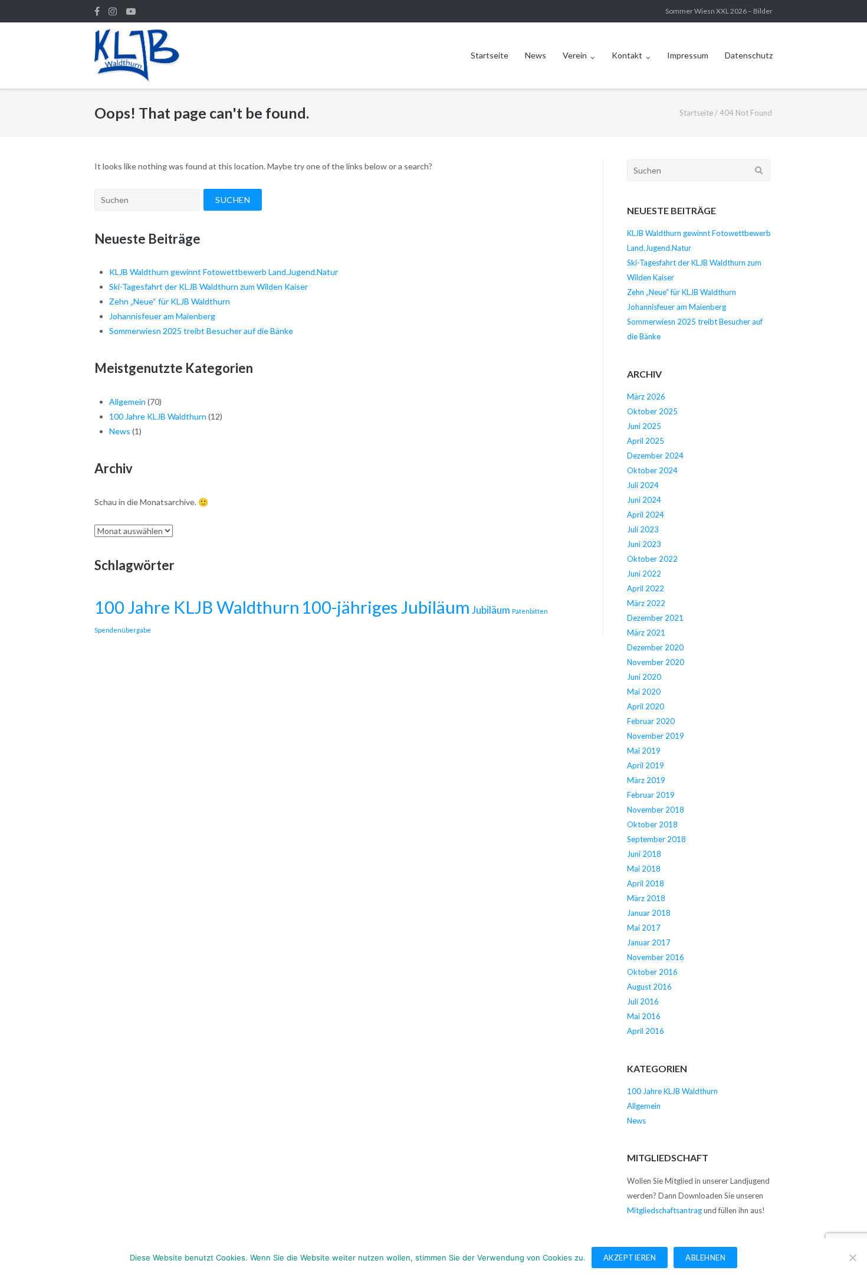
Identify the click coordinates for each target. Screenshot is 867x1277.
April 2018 (645, 883)
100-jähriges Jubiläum (385, 607)
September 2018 (656, 839)
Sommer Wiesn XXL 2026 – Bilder (719, 10)
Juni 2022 (644, 573)
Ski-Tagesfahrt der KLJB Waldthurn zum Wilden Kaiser (208, 286)
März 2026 (646, 396)
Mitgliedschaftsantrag (664, 1210)
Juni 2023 (644, 544)
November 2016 (655, 957)
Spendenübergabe (122, 630)
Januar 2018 (649, 913)
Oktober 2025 (652, 411)
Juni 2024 (644, 500)
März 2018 (646, 898)
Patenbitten (530, 611)
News (535, 55)
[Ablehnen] (852, 1257)
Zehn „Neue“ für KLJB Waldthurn (169, 301)
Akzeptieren (629, 1257)
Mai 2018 (644, 868)
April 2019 (645, 765)
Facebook (97, 11)
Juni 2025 (644, 426)
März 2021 (646, 632)
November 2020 (655, 662)
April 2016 (645, 1031)
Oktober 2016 (652, 972)
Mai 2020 (644, 691)
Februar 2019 (651, 795)
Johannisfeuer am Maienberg (162, 316)
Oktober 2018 (652, 824)
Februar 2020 (651, 721)
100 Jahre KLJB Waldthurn (157, 416)
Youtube (131, 11)
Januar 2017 (649, 942)
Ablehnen (705, 1257)
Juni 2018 (644, 854)
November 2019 (655, 736)
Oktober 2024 (652, 470)
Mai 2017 (644, 927)
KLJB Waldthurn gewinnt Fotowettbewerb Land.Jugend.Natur (223, 272)
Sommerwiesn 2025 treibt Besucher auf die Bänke (201, 331)
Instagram (113, 11)
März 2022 (646, 603)
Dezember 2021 (655, 618)
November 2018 (655, 809)
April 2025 (645, 441)
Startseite (489, 55)
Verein (575, 55)
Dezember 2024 (655, 455)
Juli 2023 (643, 529)
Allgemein (127, 402)
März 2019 (646, 780)
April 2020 (645, 706)
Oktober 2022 (652, 559)
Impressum (687, 55)
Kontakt (627, 55)
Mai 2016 (644, 1016)
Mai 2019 (644, 750)
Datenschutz (749, 55)
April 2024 (645, 514)
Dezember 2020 (655, 647)
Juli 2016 (643, 1001)
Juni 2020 (644, 677)
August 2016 (649, 986)
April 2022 (645, 588)
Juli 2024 (643, 485)
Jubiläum (491, 610)
